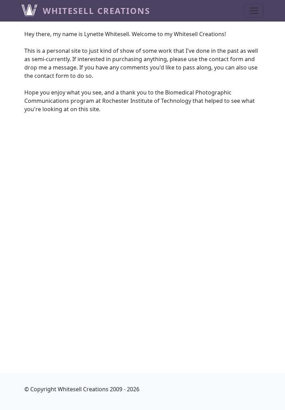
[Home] (32, 11)
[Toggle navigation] (253, 11)
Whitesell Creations (96, 10)
